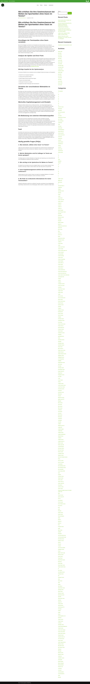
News (59, 458)
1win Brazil (60, 110)
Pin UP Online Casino (61, 503)
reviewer (59, 545)
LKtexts (59, 381)
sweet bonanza (60, 605)
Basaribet (59, 220)
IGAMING (59, 360)
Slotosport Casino (61, 577)
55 (58, 173)
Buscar (59, 11)
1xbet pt (59, 145)
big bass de (60, 227)
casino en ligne (60, 248)
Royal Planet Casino (61, 559)
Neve (19, 682)
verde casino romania (61, 633)
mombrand (60, 409)
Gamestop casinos (61, 339)
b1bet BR (59, 213)
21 (58, 157)
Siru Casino (60, 570)
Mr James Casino (61, 448)
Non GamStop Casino (61, 465)
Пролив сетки (60, 666)
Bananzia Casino (61, 217)
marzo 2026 (60, 60)
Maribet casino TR (61, 399)
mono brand (60, 411)
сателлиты (60, 668)
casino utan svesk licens (62, 273)
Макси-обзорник (61, 663)
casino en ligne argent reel (62, 250)
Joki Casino (60, 364)
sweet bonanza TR (61, 607)
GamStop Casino (61, 343)
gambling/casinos (61, 336)
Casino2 (59, 278)
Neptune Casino (61, 455)
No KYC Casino (60, 460)
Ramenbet (60, 533)
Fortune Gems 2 (60, 325)
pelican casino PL (61, 496)
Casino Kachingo (61, 255)
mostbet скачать (61, 439)
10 (58, 94)
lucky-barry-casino (61, 388)
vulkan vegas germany (62, 642)
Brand (59, 236)
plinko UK (59, 521)
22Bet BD (59, 161)
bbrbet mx (59, 224)
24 (58, 164)
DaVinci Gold (60, 299)
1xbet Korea (60, 138)
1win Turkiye (60, 119)
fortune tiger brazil (61, 327)
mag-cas (59, 395)
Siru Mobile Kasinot (61, 572)
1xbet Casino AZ (61, 131)
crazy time (59, 287)
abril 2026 (59, 58)
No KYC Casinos (61, 462)
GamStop (59, 341)
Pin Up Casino (60, 502)
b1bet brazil (60, 215)
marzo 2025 (60, 81)
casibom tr (60, 241)
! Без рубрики (60, 91)
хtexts (59, 675)
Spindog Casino (60, 589)
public (59, 528)
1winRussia (60, 122)
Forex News (60, 322)
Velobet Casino (60, 628)
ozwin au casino (60, 486)
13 (58, 98)
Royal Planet (60, 558)
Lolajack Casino (60, 383)
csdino (59, 294)
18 (58, 103)
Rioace (59, 551)
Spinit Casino (60, 591)
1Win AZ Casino (61, 106)
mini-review (60, 404)
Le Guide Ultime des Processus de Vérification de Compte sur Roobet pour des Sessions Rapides (64, 30)
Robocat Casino (60, 554)
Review (59, 542)
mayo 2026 (60, 56)
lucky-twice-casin (61, 392)
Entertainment (60, 311)
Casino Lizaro (60, 257)
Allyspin (59, 189)
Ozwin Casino (60, 488)
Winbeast (59, 649)
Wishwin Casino (61, 654)
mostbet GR (60, 427)
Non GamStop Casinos (62, 467)
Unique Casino (60, 621)
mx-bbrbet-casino (61, 453)
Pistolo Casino (60, 512)
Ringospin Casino (61, 549)
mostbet (59, 423)
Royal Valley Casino (61, 565)
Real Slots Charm (61, 538)
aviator (59, 196)
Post (59, 524)
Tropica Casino (60, 619)
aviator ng (59, 208)
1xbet (59, 124)
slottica (59, 584)
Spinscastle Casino (61, 598)
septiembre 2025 (61, 70)
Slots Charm (60, 580)
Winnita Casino (60, 652)
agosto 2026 (60, 51)
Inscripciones (51, 5)
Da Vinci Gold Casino (61, 297)
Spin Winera (60, 586)
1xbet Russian (60, 150)
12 (58, 96)
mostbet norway (60, 432)
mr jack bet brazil (61, 446)
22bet (59, 159)
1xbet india (60, 136)
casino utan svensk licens (62, 271)
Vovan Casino (60, 640)
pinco (59, 507)
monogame (60, 420)
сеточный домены (61, 673)
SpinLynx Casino (61, 593)
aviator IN (59, 203)
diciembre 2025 (60, 65)
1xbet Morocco (60, 143)
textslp (59, 612)
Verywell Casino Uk (61, 636)
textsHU (59, 610)
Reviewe (59, 544)
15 (58, 101)
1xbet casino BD (61, 133)
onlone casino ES (61, 483)
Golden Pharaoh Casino (62, 353)
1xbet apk (59, 126)
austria (59, 194)
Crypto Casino (60, 290)
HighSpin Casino (61, 355)
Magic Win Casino (61, 397)
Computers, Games (61, 283)
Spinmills (59, 596)
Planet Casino (60, 514)
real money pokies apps (62, 537)
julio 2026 (59, 53)
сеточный (59, 670)
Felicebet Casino (61, 318)
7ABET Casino (60, 178)
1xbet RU (59, 147)
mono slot (59, 413)
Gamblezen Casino (61, 332)
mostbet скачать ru (61, 441)
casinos (59, 280)
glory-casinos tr (60, 348)
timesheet (59, 617)
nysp (59, 472)
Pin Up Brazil (60, 500)
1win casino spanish (61, 112)
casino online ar (60, 266)
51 (58, 171)
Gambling (59, 334)
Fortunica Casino (61, 329)
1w (58, 105)
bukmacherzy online (61, 238)
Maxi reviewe (60, 402)
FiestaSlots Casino (61, 320)
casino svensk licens (61, 269)
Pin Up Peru (60, 505)
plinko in (59, 519)
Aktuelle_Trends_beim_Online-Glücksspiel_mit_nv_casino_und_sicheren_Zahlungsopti (64, 37)
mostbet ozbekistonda (61, 434)
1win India (60, 115)
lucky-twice (60, 390)
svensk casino (60, 603)
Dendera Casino (61, 304)
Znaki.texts (60, 656)
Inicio (38, 5)
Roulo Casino (60, 556)
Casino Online (60, 264)
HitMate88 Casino (61, 357)
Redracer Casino (61, 540)
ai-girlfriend (60, 187)
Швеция (59, 677)
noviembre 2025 (60, 67)
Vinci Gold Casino (61, 638)
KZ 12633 (59, 376)
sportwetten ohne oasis (35, 66)
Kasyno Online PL (61, 371)
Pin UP (59, 498)
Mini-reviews (60, 406)
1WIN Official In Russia (62, 117)
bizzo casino (60, 229)
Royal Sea (60, 561)
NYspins (59, 474)
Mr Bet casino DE (61, 444)
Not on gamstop (60, 469)
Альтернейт (60, 659)
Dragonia (59, 308)
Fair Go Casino (60, 315)
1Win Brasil (60, 108)
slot (58, 575)
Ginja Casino (60, 346)
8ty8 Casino (60, 182)
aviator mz (60, 206)
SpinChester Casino (61, 587)
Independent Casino (61, 362)
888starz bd (60, 180)
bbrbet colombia (60, 222)
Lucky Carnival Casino (62, 385)
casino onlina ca (61, 262)
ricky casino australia (61, 547)
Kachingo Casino (61, 367)
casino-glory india (61, 276)
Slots (59, 579)
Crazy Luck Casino (61, 285)
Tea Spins (59, 608)
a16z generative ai (61, 185)
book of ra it (60, 234)
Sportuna (59, 600)
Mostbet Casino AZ (61, 425)
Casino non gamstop (61, 259)
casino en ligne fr (61, 252)
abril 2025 (59, 79)
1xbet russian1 (60, 152)
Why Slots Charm (61, 645)
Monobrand (60, 416)
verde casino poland (61, 631)
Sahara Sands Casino (61, 566)
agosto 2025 (60, 72)
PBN (59, 493)
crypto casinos (60, 292)
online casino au (61, 481)
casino (59, 245)
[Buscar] (88, 1)
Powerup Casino (61, 526)
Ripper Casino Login (61, 552)
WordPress (29, 682)
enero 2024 (60, 84)
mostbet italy (60, 430)
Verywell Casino (61, 635)
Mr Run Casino (60, 451)
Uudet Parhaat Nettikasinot (62, 626)
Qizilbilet (59, 531)
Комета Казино (60, 661)
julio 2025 (59, 74)
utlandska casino (61, 624)
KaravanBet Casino (61, 369)
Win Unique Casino (61, 647)
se (58, 568)
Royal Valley (60, 563)
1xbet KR (59, 140)
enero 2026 (60, 63)
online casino (60, 479)
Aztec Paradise (60, 210)
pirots (59, 509)
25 (58, 166)
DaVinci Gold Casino (61, 301)
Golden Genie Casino (61, 350)
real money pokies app (62, 535)
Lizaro (59, 378)
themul (59, 614)
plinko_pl (59, 523)
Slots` (59, 582)
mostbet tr (59, 437)
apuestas (59, 192)
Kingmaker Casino (61, 374)
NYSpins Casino (61, 476)
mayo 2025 (60, 77)
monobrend (60, 418)
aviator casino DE (61, 199)
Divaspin (59, 306)
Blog (59, 231)
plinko (59, 517)
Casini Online (60, 243)
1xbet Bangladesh (61, 129)
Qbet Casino (60, 530)
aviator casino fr (60, 201)
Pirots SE (59, 510)
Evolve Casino (60, 313)
